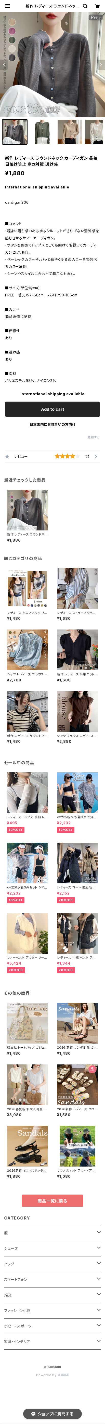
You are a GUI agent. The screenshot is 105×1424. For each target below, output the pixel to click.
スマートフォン (15, 1279)
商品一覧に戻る (52, 1200)
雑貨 (8, 1295)
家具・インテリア (17, 1341)
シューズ (11, 1248)
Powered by (47, 1375)
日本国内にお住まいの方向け (52, 424)
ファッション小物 (17, 1310)
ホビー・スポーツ (17, 1326)
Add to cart (52, 409)
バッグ (9, 1264)
